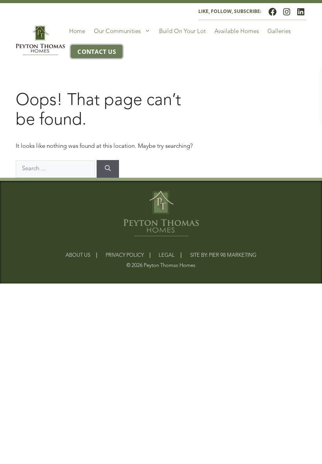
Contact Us (96, 52)
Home (77, 32)
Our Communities (117, 32)
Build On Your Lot (182, 32)
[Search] (108, 169)
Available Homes (236, 32)
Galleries (279, 32)
